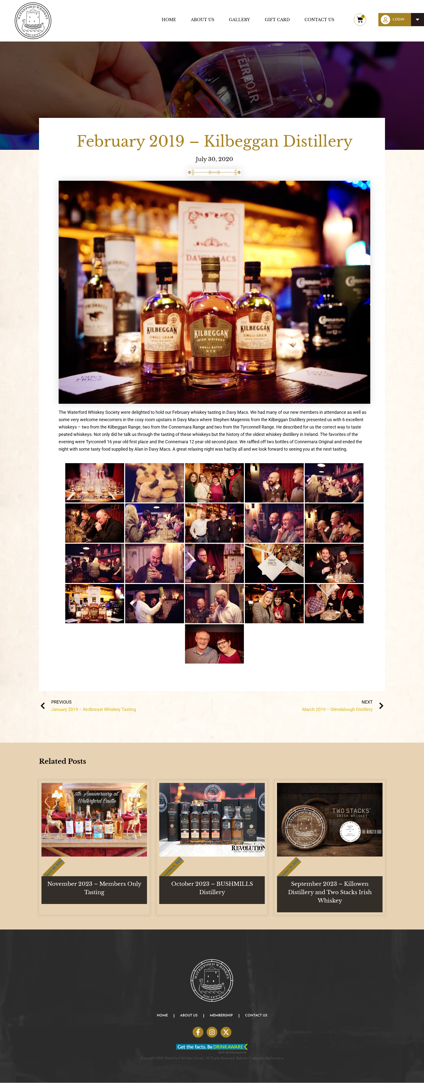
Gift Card (277, 19)
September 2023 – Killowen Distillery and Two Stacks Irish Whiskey (330, 892)
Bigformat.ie (274, 1058)
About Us (202, 19)
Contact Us (319, 19)
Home (169, 19)
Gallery (239, 19)
